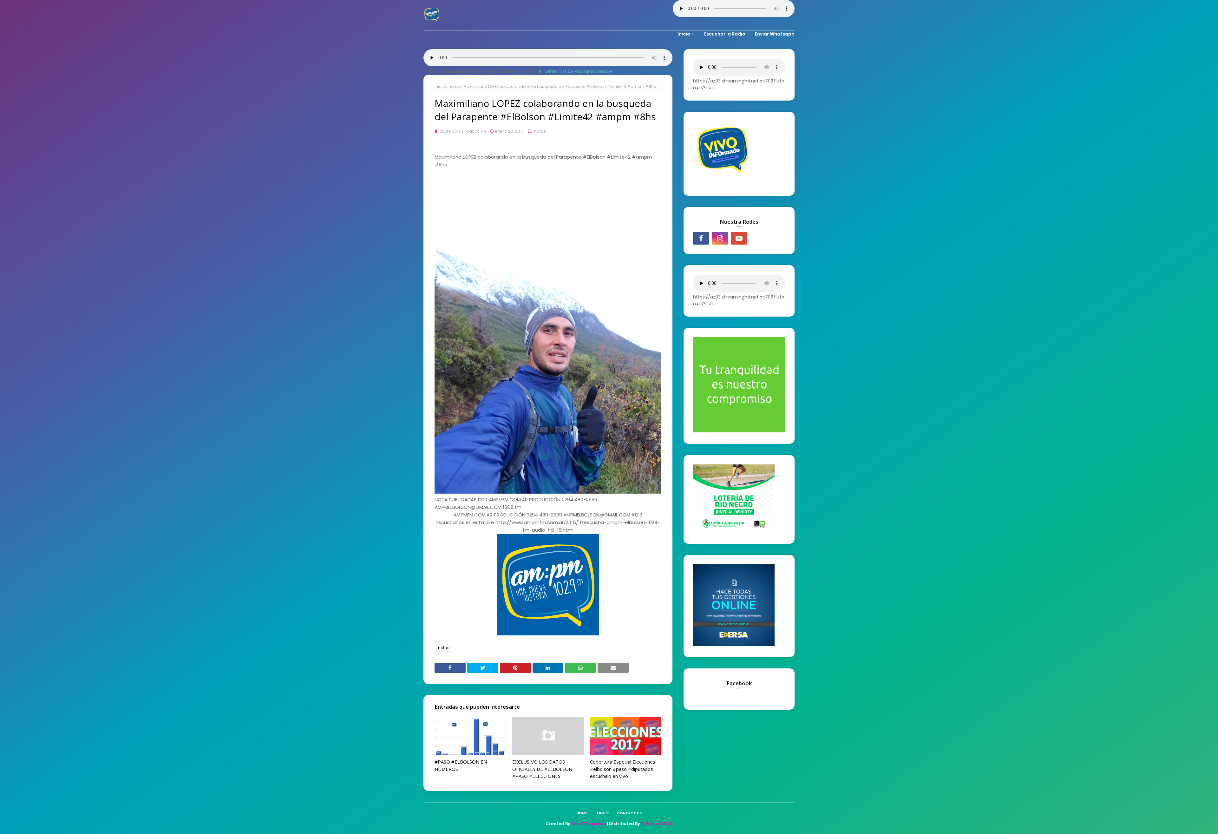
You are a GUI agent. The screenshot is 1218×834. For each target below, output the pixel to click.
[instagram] (720, 238)
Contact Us (629, 813)
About (602, 813)
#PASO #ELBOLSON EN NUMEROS (461, 765)
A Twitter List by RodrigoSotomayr (576, 71)
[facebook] (701, 238)
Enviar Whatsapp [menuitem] (775, 34)
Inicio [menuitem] (684, 34)
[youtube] (739, 238)
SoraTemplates (588, 824)
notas (454, 86)
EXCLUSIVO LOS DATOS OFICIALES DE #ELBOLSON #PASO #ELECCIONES (542, 768)
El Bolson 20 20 (657, 824)
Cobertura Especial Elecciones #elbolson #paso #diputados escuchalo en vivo (622, 768)
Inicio (440, 86)
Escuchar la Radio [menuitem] (724, 34)
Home (581, 813)
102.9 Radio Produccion (462, 131)
